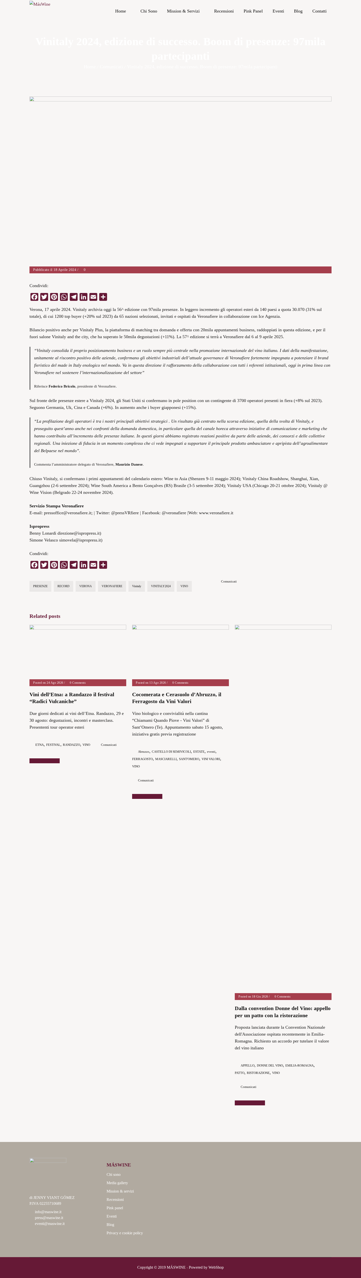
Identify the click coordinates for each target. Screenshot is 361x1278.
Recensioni (224, 11)
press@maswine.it (49, 1218)
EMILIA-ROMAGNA (299, 1065)
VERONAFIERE (112, 586)
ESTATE (199, 751)
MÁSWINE (176, 1267)
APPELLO (247, 1065)
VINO (184, 586)
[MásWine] (39, 11)
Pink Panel (253, 11)
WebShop (216, 1267)
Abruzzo (143, 751)
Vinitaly (136, 586)
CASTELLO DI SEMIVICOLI (171, 751)
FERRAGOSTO (142, 759)
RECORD (63, 586)
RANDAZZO (71, 745)
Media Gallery (117, 1183)
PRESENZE (40, 586)
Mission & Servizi (183, 11)
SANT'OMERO (189, 759)
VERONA (85, 586)
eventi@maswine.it (50, 1224)
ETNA (39, 745)
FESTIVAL (53, 745)
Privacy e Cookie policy (125, 1233)
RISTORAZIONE (258, 1073)
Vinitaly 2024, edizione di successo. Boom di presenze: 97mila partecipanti (202, 66)
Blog (298, 11)
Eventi (278, 11)
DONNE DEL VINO (270, 1065)
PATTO (239, 1073)
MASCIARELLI (166, 759)
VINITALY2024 (161, 586)
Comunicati (111, 66)
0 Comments (77, 682)
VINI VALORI (211, 759)
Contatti (319, 11)
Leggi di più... (42, 760)
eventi (211, 751)
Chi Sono (148, 11)
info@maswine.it (48, 1212)
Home (120, 11)
